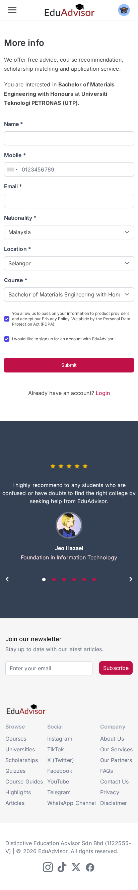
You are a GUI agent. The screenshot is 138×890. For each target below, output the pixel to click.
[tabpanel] (69, 514)
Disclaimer (113, 803)
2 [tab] (54, 579)
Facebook (60, 770)
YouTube (58, 781)
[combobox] (12, 169)
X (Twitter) (60, 760)
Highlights (18, 792)
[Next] (131, 580)
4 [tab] (74, 579)
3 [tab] (64, 579)
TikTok (55, 749)
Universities (20, 749)
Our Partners (116, 760)
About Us (112, 738)
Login (103, 393)
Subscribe (116, 668)
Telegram (59, 792)
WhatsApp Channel (71, 803)
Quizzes (15, 770)
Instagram (59, 738)
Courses (15, 738)
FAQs (106, 770)
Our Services (116, 749)
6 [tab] (94, 579)
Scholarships (21, 760)
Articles (14, 803)
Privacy (109, 792)
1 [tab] (44, 579)
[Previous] (7, 580)
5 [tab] (84, 579)
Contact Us (114, 781)
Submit (69, 365)
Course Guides (24, 781)
